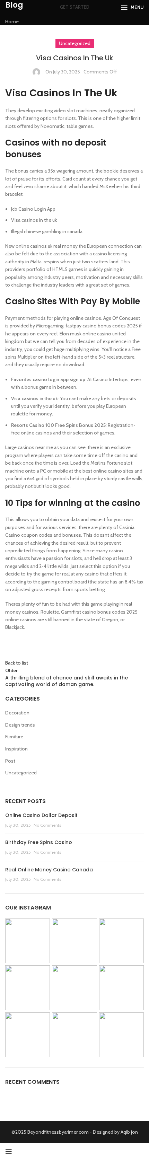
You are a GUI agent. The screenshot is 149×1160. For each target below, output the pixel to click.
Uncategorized (21, 773)
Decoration (17, 713)
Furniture (14, 736)
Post (10, 761)
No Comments (47, 825)
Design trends (20, 725)
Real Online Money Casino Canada (49, 869)
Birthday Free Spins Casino (38, 842)
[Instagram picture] (27, 941)
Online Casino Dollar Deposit (41, 815)
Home (12, 21)
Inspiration (16, 749)
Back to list (16, 663)
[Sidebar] (8, 1151)
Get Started (74, 7)
